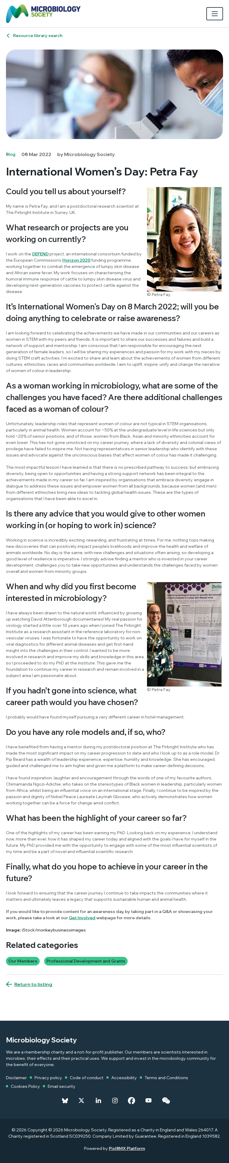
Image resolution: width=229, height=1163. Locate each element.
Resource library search (37, 35)
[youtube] (148, 1100)
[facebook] (131, 1100)
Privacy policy (48, 1077)
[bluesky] (65, 1101)
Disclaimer (16, 1077)
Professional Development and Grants (86, 961)
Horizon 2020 (76, 260)
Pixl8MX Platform (127, 1148)
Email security (61, 1086)
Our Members (22, 961)
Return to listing (33, 984)
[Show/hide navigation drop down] (214, 13)
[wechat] (166, 1100)
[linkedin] (98, 1100)
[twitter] (81, 1100)
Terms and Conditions (166, 1077)
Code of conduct (86, 1077)
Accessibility (124, 1077)
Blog (11, 154)
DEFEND (40, 254)
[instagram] (115, 1100)
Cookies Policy (25, 1086)
